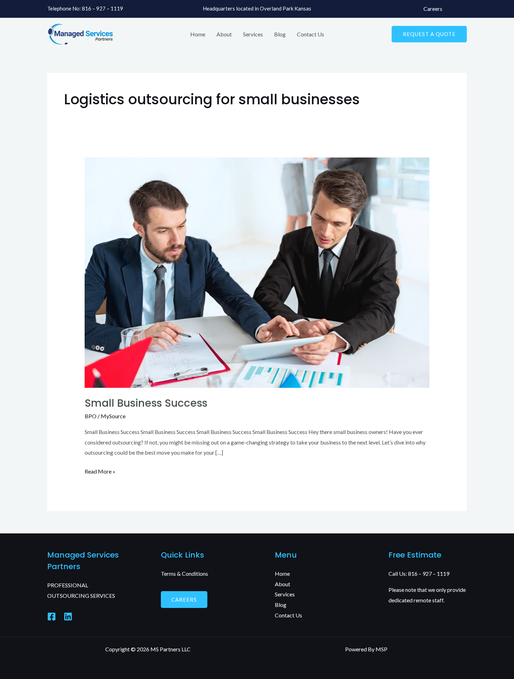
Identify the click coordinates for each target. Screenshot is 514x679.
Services (253, 34)
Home (197, 34)
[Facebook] (51, 616)
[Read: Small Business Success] (257, 271)
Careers (432, 8)
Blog (280, 34)
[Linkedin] (68, 616)
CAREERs (184, 599)
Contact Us (310, 34)
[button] (429, 34)
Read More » (100, 470)
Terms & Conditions (184, 573)
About (224, 34)
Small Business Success (146, 403)
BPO (91, 416)
